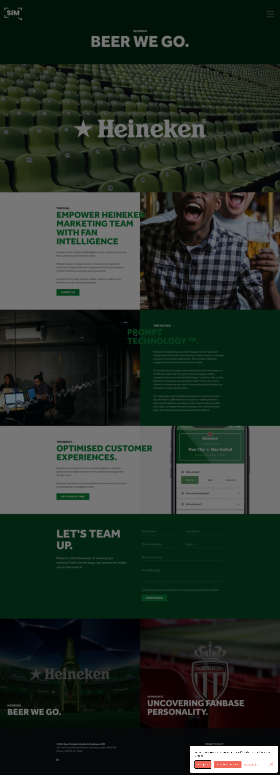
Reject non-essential (227, 764)
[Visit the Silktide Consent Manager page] (271, 764)
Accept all (203, 764)
